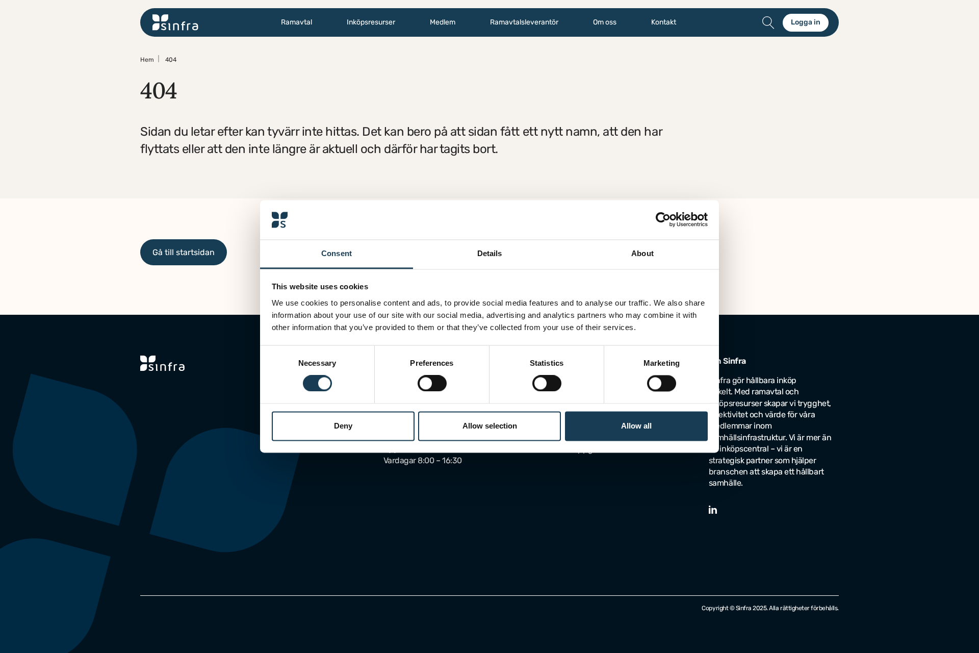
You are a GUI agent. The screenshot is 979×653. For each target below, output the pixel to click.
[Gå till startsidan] (175, 22)
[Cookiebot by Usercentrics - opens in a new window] (663, 220)
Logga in (805, 22)
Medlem (442, 22)
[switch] (432, 383)
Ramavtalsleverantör (524, 22)
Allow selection (489, 425)
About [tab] (642, 253)
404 (170, 59)
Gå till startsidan (183, 252)
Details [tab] (489, 253)
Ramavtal (296, 22)
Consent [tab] (336, 253)
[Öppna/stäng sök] (768, 22)
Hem (147, 59)
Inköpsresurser (371, 22)
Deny (343, 425)
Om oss (604, 22)
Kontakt (663, 22)
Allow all (636, 425)
